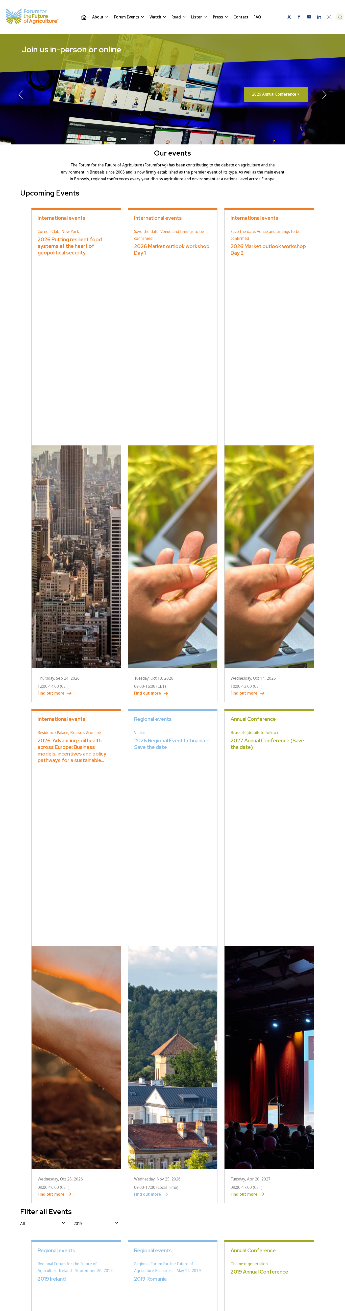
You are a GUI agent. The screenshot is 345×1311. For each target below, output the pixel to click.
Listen (197, 17)
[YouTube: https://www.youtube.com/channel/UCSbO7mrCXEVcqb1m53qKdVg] (309, 17)
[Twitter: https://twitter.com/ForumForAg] (288, 17)
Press (218, 17)
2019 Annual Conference (259, 1272)
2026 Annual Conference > (276, 94)
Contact (241, 17)
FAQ (257, 17)
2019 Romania (150, 1279)
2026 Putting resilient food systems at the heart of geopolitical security (70, 246)
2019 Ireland (52, 1279)
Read (176, 17)
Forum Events (126, 17)
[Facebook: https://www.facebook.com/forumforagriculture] (299, 17)
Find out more (51, 693)
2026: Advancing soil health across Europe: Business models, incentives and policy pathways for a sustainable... (72, 750)
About (98, 17)
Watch (155, 17)
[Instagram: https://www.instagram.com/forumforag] (329, 17)
